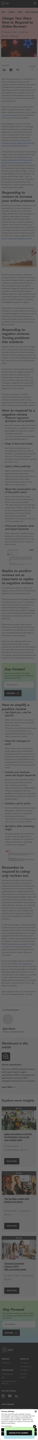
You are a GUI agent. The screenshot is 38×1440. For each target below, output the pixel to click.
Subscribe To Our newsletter (20, 1433)
